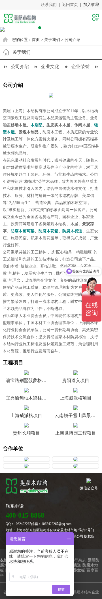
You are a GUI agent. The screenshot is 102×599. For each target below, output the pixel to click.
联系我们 (49, 5)
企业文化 (50, 66)
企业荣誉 (80, 66)
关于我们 (52, 40)
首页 (36, 40)
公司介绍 (72, 40)
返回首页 (70, 5)
